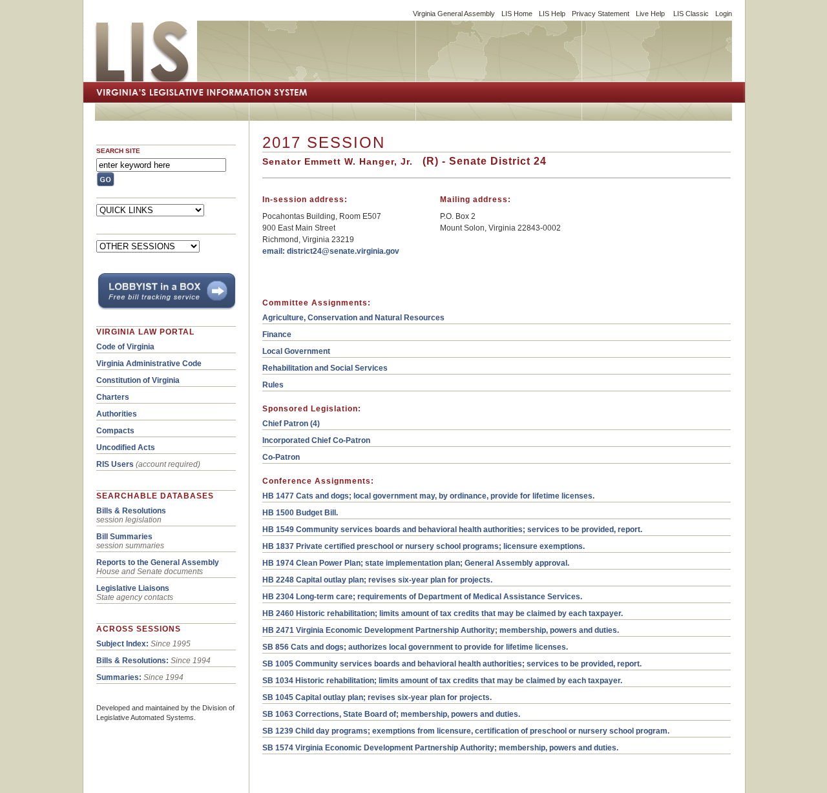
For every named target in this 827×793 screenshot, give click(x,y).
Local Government (296, 351)
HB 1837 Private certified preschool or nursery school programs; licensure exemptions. (423, 546)
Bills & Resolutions (131, 510)
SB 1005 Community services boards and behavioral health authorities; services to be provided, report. (452, 663)
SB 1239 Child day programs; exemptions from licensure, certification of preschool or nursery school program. (465, 731)
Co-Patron (281, 457)
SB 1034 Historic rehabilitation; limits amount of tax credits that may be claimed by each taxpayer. (442, 680)
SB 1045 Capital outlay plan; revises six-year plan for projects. (377, 697)
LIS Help (552, 13)
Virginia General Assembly (454, 13)
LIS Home (516, 13)
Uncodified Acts (125, 447)
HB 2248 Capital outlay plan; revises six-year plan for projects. (377, 579)
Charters (112, 397)
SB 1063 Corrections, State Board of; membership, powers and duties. (391, 714)
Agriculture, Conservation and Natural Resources (353, 317)
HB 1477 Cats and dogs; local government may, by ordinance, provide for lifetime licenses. (428, 495)
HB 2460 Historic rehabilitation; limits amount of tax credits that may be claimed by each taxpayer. (442, 613)
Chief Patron (285, 423)
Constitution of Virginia (138, 380)
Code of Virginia (125, 346)
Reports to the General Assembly (157, 562)
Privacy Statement (600, 13)
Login (723, 13)
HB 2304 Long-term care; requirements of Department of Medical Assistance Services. (422, 596)
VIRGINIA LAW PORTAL (145, 331)
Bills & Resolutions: (132, 660)
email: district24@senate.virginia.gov (330, 251)
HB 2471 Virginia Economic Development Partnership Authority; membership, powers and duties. (440, 630)
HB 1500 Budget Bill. (300, 512)
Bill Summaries (124, 536)
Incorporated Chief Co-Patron (316, 440)
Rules (273, 384)
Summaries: (118, 677)
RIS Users (115, 464)
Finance (276, 334)
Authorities (116, 413)
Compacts (115, 430)
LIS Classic (691, 13)
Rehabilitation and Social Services (325, 368)
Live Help (650, 13)
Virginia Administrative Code (149, 363)
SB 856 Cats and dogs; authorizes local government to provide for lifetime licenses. (415, 647)
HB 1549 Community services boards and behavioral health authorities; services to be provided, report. (452, 529)
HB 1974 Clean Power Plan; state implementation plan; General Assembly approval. (415, 563)
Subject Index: (122, 643)
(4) (314, 423)
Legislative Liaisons (132, 588)
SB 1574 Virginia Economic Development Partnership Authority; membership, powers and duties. (440, 747)
